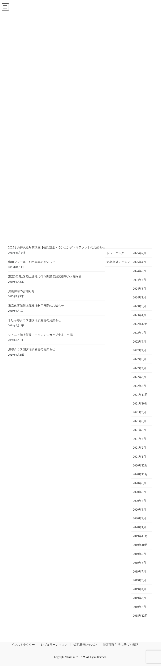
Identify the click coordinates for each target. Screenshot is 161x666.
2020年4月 (139, 500)
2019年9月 (139, 554)
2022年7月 (139, 350)
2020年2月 (139, 518)
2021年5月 (139, 430)
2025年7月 (139, 253)
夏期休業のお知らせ (21, 291)
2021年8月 (139, 412)
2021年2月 (139, 447)
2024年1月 (139, 297)
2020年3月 (139, 509)
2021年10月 (140, 403)
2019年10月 (140, 544)
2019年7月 (139, 571)
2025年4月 (139, 262)
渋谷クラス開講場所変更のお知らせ (31, 349)
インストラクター (23, 644)
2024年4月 (139, 279)
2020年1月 (139, 527)
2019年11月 (140, 536)
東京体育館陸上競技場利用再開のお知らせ (36, 305)
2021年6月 (139, 421)
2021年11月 (140, 394)
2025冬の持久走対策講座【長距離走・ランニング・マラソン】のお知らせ (56, 247)
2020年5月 (139, 492)
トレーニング (115, 253)
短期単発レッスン (118, 262)
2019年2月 (139, 606)
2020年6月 (139, 483)
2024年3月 (139, 288)
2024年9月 (139, 271)
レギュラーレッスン (54, 644)
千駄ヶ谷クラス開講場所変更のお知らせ (34, 320)
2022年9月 (139, 332)
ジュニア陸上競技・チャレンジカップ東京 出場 (40, 334)
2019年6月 (139, 580)
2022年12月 (140, 324)
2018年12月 (140, 615)
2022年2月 (139, 386)
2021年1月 (139, 456)
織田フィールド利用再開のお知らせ (31, 262)
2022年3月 (139, 377)
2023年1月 (139, 315)
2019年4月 (139, 589)
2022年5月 (139, 359)
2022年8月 (139, 341)
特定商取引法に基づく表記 (120, 644)
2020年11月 (140, 474)
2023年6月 (139, 306)
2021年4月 (139, 438)
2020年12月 (140, 465)
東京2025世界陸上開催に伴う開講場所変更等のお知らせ (45, 276)
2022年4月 (139, 368)
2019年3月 (139, 598)
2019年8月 (139, 562)
